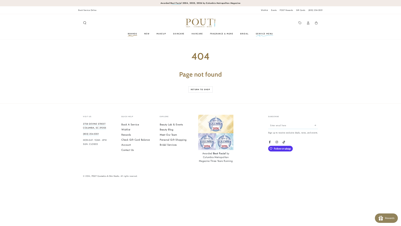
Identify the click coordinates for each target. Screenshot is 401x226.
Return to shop (200, 89)
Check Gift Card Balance (135, 140)
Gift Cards (300, 10)
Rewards (126, 135)
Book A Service (130, 124)
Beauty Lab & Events (171, 124)
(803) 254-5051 (315, 10)
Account (126, 145)
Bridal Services (168, 145)
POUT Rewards (286, 10)
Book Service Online (87, 10)
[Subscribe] (316, 125)
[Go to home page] (200, 23)
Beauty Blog (166, 129)
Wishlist (264, 10)
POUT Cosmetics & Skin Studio (105, 176)
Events (274, 10)
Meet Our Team (168, 135)
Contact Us (127, 150)
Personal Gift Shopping (173, 140)
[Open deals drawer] (300, 22)
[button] (85, 22)
